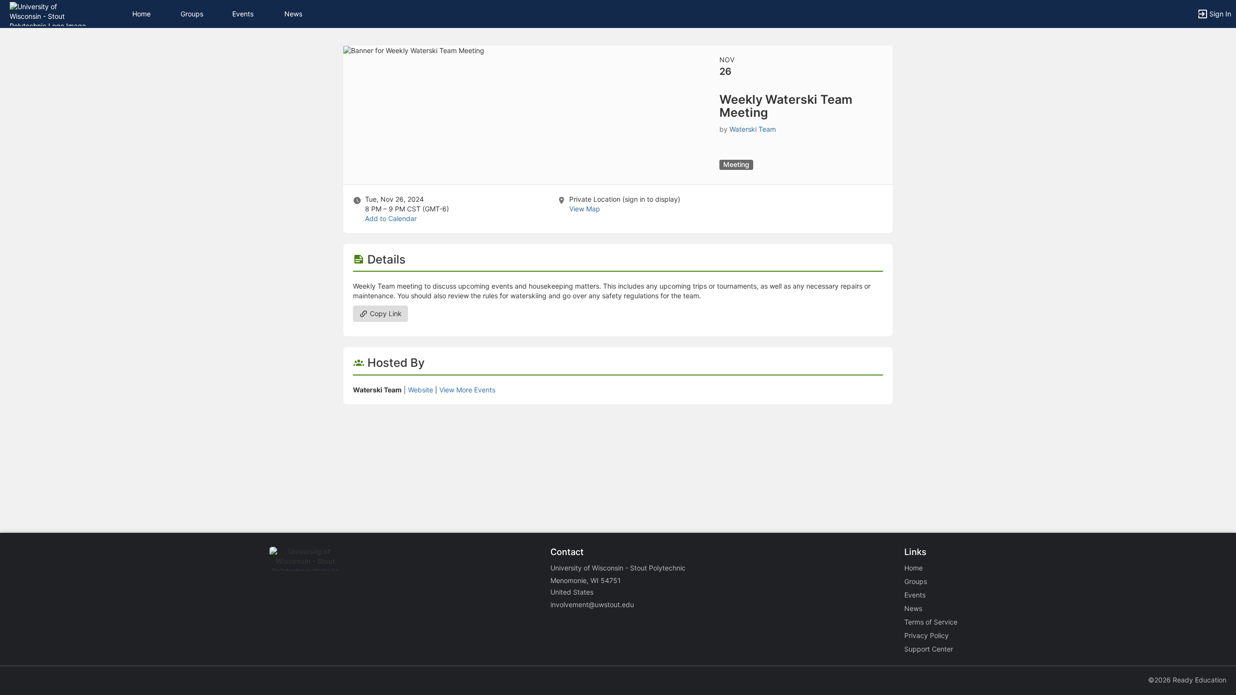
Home (913, 568)
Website (420, 390)
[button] (49, 13)
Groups (192, 14)
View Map (584, 209)
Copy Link (385, 313)
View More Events (467, 390)
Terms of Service (930, 622)
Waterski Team (753, 129)
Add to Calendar (391, 218)
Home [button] (141, 14)
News (293, 14)
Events (242, 14)
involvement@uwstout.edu (592, 604)
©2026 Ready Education (1187, 680)
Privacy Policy (926, 635)
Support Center (928, 649)
